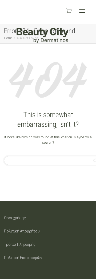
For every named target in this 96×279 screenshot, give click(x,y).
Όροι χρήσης (15, 218)
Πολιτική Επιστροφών (23, 258)
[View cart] (68, 10)
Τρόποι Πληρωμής (19, 244)
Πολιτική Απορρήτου (22, 231)
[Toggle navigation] (82, 10)
